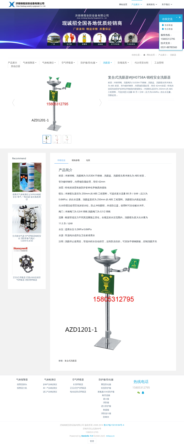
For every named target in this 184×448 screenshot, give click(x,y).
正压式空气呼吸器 (78, 388)
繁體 (92, 441)
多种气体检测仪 (50, 384)
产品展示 (136, 4)
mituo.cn (110, 436)
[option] (57, 104)
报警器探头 (22, 384)
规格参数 (76, 160)
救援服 (106, 409)
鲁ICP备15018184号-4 (114, 425)
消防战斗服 (106, 413)
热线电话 (141, 381)
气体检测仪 (48, 62)
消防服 (106, 402)
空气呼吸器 (67, 62)
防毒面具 (122, 62)
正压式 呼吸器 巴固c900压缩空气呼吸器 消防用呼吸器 (27, 278)
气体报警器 (28, 62)
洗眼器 (173, 54)
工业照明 (159, 62)
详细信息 (61, 160)
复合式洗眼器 (71, 360)
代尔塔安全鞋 (141, 62)
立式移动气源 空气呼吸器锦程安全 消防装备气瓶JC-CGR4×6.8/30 (26, 238)
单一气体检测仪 (50, 388)
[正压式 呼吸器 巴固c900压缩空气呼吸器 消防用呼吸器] (26, 260)
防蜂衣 (106, 417)
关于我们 (166, 4)
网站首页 (123, 4)
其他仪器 (15, 66)
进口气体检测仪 (50, 391)
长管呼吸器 (78, 384)
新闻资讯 (151, 4)
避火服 (106, 398)
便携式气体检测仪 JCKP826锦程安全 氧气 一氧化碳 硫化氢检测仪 (27, 197)
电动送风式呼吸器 (78, 391)
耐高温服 (106, 395)
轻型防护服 (106, 388)
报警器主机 (22, 388)
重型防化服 (106, 384)
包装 (88, 160)
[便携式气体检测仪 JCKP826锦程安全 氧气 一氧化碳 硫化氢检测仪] (26, 177)
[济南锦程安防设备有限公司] (36, 4)
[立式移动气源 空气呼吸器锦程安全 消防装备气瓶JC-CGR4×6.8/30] (26, 218)
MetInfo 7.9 (87, 436)
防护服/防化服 (88, 62)
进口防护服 (106, 406)
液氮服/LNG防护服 (106, 391)
